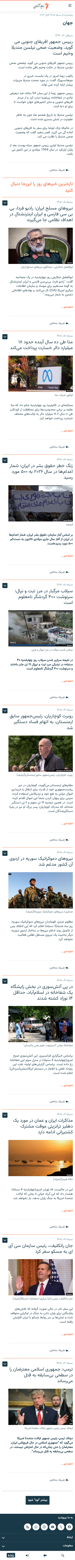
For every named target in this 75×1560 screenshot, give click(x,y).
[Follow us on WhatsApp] (35, 1526)
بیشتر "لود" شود (37, 1500)
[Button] (59, 170)
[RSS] (27, 1526)
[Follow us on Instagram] (44, 1526)
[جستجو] (62, 1555)
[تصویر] (45, 1555)
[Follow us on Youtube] (52, 1526)
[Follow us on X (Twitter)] (61, 1526)
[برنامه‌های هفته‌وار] (27, 1555)
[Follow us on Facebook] (69, 1526)
